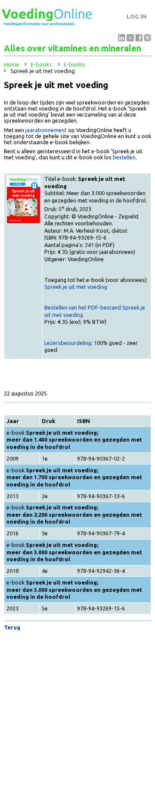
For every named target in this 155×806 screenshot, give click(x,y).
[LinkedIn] (121, 39)
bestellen (124, 157)
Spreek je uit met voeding (75, 287)
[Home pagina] (47, 24)
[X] (130, 39)
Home (11, 64)
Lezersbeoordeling (67, 343)
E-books (41, 64)
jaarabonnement (46, 130)
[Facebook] (139, 39)
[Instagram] (147, 39)
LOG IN (136, 16)
